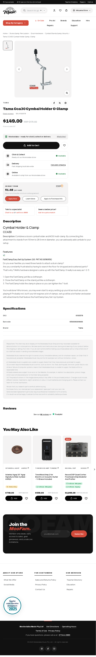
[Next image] (67, 69)
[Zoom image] (66, 92)
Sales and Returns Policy (45, 580)
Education (76, 20)
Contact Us (40, 589)
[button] (64, 145)
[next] (94, 469)
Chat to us (9, 212)
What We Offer (10, 580)
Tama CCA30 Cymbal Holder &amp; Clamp (19, 37)
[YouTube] (54, 648)
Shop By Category (14, 23)
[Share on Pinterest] (65, 102)
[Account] (54, 10)
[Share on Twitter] (59, 102)
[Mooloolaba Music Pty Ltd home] (9, 10)
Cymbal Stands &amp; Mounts (56, 33)
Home (5, 33)
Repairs (82, 2)
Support (74, 25)
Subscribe (79, 534)
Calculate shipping (58, 165)
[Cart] (66, 10)
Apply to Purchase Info (53, 198)
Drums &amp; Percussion (19, 33)
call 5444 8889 (22, 212)
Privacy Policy (41, 584)
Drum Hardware (37, 33)
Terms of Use (41, 631)
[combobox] (34, 10)
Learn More (30, 198)
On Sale (40, 20)
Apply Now (12, 198)
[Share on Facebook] (54, 102)
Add (15, 498)
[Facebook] (47, 648)
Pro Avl (52, 20)
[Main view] (7, 45)
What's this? (61, 137)
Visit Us (90, 2)
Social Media (9, 584)
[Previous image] (19, 69)
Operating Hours (69, 626)
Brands (64, 20)
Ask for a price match (46, 212)
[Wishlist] (60, 10)
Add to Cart (33, 145)
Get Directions (52, 626)
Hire (88, 20)
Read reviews (8, 113)
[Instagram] (41, 648)
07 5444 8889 (64, 635)
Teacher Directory (71, 2)
